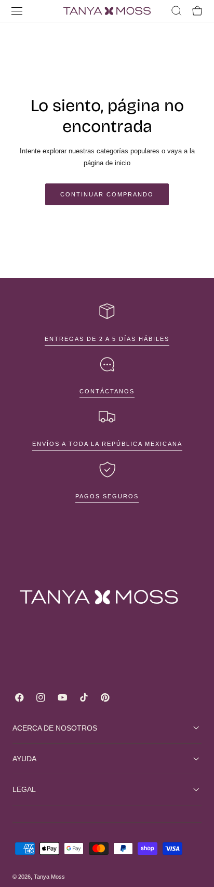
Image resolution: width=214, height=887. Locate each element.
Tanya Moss (49, 876)
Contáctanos (107, 391)
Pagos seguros (107, 496)
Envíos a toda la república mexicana (107, 444)
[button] (17, 11)
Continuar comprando (107, 194)
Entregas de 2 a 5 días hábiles (107, 339)
